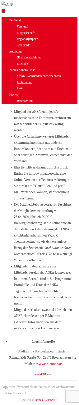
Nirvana (39, 400)
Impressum (43, 374)
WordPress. (51, 400)
